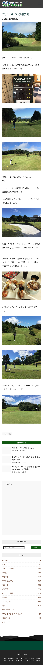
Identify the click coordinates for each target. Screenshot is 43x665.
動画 (22, 597)
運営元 (25, 654)
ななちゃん (22, 602)
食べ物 (22, 577)
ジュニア (22, 622)
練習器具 (22, 618)
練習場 (22, 589)
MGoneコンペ (22, 610)
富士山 (22, 585)
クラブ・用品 (22, 593)
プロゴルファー (22, 581)
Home (19, 654)
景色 (22, 573)
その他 (22, 560)
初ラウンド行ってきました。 (23, 448)
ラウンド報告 (7, 434)
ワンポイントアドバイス (22, 614)
